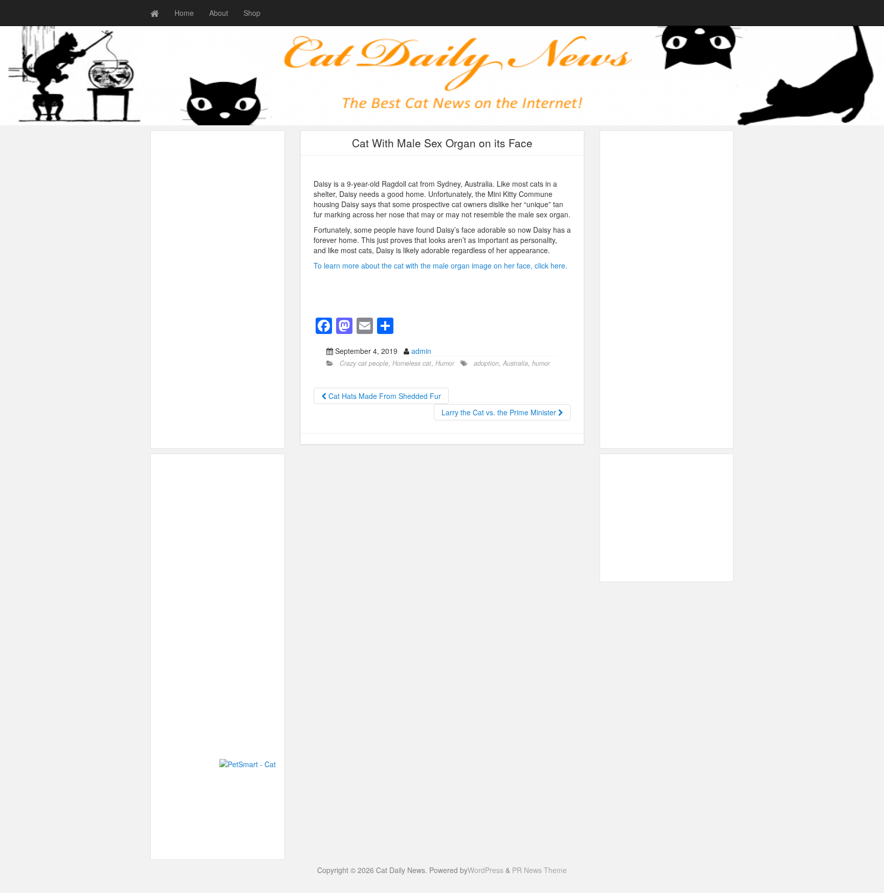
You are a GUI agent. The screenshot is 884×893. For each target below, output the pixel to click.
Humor (444, 363)
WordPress (485, 870)
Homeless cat (411, 363)
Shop (252, 13)
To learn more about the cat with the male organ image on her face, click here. (440, 265)
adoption (486, 363)
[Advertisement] (217, 289)
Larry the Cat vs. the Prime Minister (499, 412)
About (218, 13)
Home (184, 13)
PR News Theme (539, 870)
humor (541, 363)
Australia (515, 363)
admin (421, 351)
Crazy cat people (364, 363)
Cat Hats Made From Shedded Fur (383, 396)
